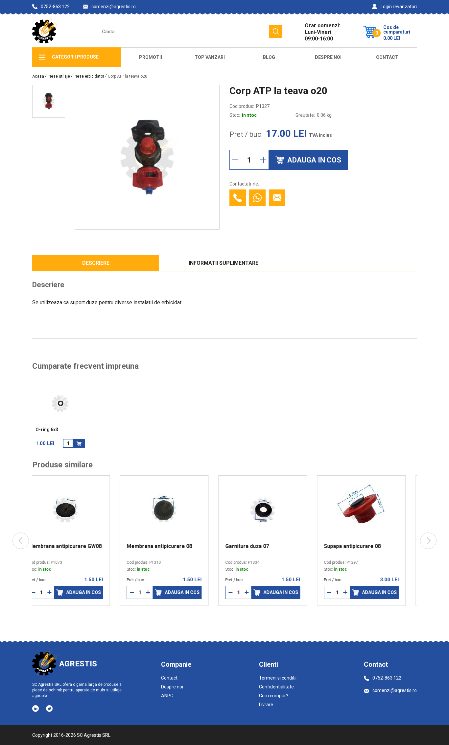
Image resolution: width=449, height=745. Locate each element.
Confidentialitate (276, 686)
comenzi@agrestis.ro (113, 6)
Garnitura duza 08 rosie (364, 546)
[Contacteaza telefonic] (237, 197)
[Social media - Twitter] (49, 708)
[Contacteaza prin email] (277, 197)
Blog (269, 57)
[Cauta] (275, 31)
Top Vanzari (210, 57)
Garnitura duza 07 (159, 546)
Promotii (150, 57)
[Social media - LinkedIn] (36, 708)
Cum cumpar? (273, 695)
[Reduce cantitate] (235, 159)
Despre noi (172, 686)
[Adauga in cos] (79, 443)
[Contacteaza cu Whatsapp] (257, 197)
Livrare (266, 704)
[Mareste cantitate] (263, 159)
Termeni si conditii (277, 678)
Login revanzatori (399, 6)
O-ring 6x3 (46, 429)
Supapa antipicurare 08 (264, 546)
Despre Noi (328, 57)
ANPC (167, 695)
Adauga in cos (94, 592)
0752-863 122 (55, 6)
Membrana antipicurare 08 (72, 546)
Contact (387, 57)
